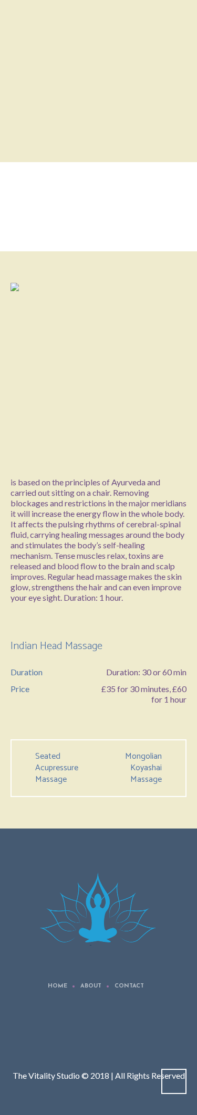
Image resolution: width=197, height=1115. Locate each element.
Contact (129, 986)
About (90, 986)
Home (69, 233)
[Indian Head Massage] (98, 371)
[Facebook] (100, 1036)
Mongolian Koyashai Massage (143, 768)
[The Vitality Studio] (98, 911)
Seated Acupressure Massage (56, 768)
